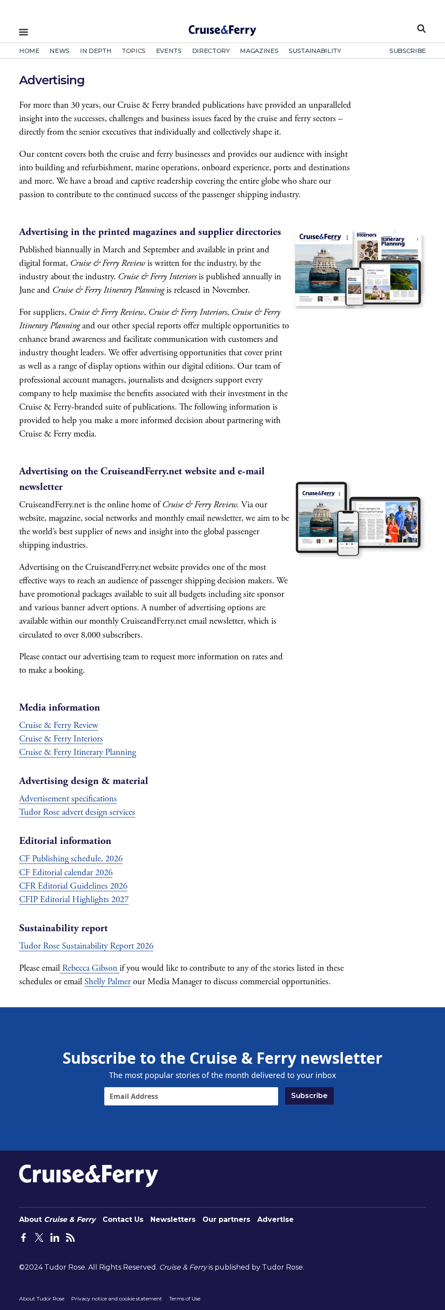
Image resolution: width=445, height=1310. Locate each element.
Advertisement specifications (68, 798)
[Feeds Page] (70, 1237)
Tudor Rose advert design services (77, 812)
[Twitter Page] (39, 1237)
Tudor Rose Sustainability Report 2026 (86, 946)
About (57, 1219)
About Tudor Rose (41, 1298)
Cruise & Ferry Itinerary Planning (77, 752)
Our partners (226, 1219)
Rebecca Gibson (90, 968)
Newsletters (173, 1219)
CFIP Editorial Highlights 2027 (74, 899)
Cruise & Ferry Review (58, 725)
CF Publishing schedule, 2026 (71, 858)
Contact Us (123, 1219)
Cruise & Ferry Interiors (61, 738)
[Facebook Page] (23, 1237)
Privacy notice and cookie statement (116, 1298)
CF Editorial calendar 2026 (66, 872)
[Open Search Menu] (421, 28)
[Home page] (222, 28)
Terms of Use (184, 1298)
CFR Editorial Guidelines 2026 (73, 886)
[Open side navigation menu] (23, 32)
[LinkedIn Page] (54, 1237)
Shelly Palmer (107, 981)
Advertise (275, 1219)
